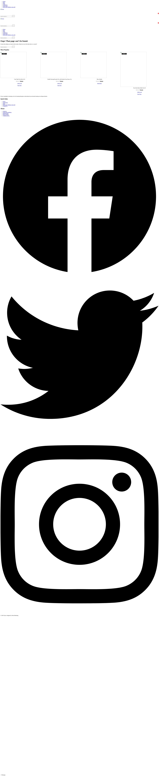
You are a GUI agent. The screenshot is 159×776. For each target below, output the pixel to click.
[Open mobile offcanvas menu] (0, 17)
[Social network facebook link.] (79, 275)
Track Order (5, 102)
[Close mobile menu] (0, 27)
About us (5, 111)
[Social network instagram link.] (79, 614)
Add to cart (19, 83)
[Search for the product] (13, 16)
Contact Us (5, 4)
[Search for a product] (1, 10)
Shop (4, 3)
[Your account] (1, 12)
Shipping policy (6, 115)
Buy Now (19, 85)
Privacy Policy (6, 114)
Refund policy (6, 113)
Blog (4, 2)
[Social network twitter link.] (79, 433)
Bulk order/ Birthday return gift (9, 7)
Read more (99, 83)
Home (4, 1)
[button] (2, 774)
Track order (5, 6)
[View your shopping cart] (1, 14)
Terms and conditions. (7, 112)
